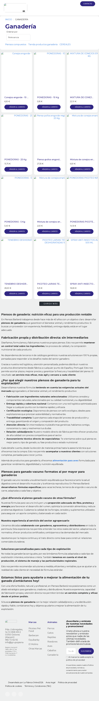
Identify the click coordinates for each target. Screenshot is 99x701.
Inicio (8, 19)
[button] (64, 4)
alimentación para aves (65, 460)
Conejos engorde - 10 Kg (17, 97)
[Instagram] (7, 694)
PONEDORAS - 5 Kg (14, 222)
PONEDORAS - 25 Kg (15, 159)
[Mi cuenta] (69, 3)
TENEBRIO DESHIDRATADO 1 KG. (21, 284)
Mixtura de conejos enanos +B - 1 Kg (56, 222)
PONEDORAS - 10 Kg (48, 97)
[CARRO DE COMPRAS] (76, 3)
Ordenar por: (12, 32)
